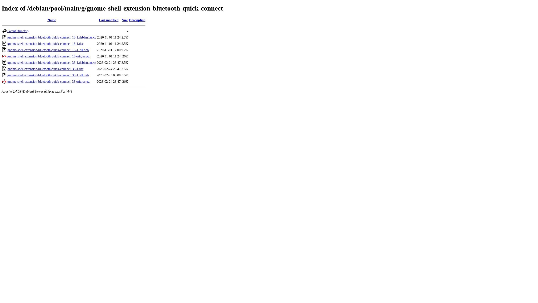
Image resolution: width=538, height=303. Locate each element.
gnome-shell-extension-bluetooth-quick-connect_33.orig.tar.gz (48, 81)
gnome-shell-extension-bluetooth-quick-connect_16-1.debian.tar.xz (51, 37)
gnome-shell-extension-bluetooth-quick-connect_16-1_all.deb (48, 50)
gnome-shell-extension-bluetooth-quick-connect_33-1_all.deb (48, 75)
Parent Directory (18, 31)
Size (125, 20)
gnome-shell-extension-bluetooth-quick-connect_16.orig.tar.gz (48, 56)
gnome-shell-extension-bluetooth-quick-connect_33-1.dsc (45, 69)
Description (137, 20)
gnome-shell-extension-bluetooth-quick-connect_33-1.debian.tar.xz (51, 62)
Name (51, 20)
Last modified (109, 20)
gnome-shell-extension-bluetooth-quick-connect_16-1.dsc (45, 43)
